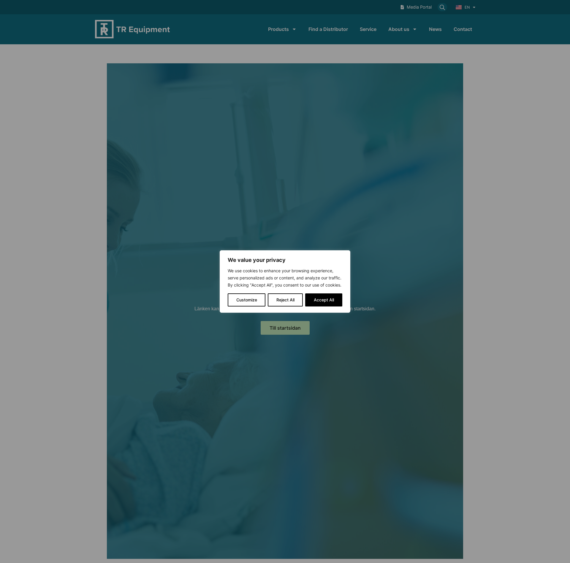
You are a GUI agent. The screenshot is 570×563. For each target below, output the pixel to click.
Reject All (285, 299)
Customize (246, 299)
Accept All (324, 299)
